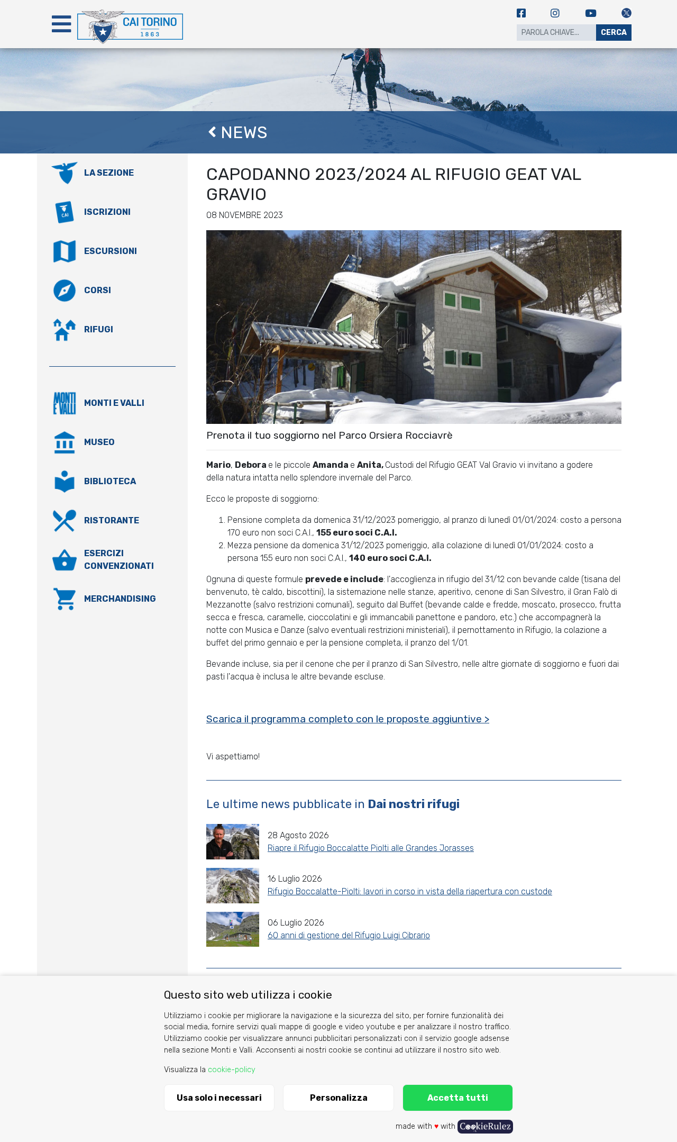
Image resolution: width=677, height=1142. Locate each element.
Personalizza (339, 1098)
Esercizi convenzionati (119, 559)
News (241, 132)
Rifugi (98, 329)
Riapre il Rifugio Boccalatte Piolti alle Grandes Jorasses (371, 848)
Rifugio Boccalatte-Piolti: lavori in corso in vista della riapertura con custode (410, 891)
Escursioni (110, 251)
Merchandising (120, 599)
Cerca (614, 32)
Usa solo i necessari (219, 1098)
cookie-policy (231, 1069)
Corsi (97, 290)
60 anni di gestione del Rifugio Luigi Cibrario (349, 935)
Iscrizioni (107, 212)
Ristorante (111, 520)
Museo (99, 442)
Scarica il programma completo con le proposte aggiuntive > (347, 719)
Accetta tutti (457, 1098)
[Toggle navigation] (61, 24)
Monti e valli (114, 403)
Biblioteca (110, 481)
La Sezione (109, 173)
